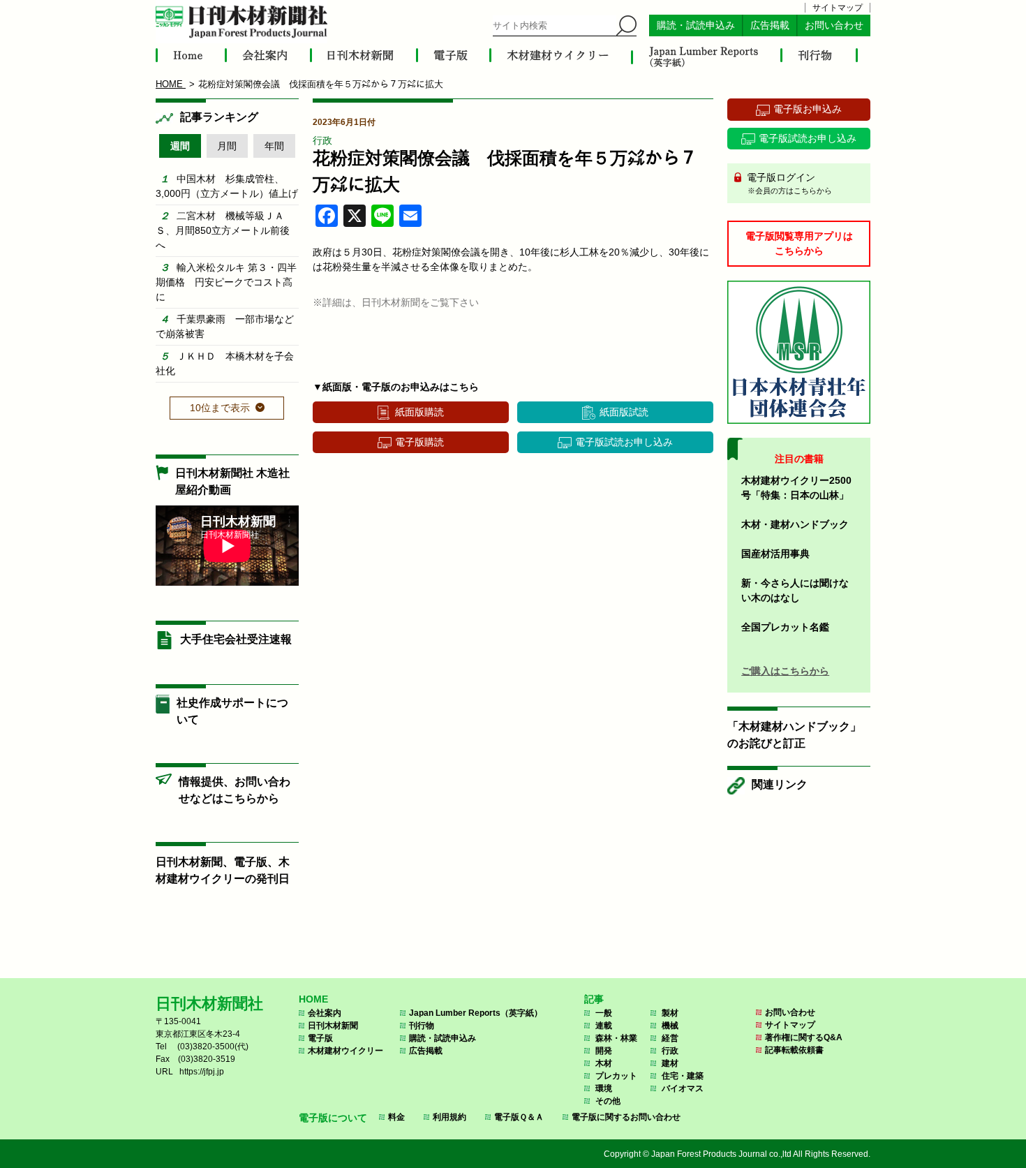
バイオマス (683, 1088)
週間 (180, 145)
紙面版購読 (419, 411)
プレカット (616, 1076)
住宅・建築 (683, 1076)
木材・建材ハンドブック (795, 524)
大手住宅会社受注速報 (236, 639)
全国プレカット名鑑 (785, 627)
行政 (322, 140)
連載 (603, 1025)
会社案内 (324, 1013)
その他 (607, 1101)
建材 (670, 1063)
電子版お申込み (807, 108)
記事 (594, 999)
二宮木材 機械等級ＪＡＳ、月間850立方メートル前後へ (223, 230)
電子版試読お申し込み (624, 442)
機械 (670, 1025)
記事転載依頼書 (794, 1050)
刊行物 (421, 1025)
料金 (396, 1117)
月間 (227, 145)
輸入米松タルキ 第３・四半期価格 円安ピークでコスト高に (226, 282)
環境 (603, 1088)
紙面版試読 (624, 411)
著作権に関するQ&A (803, 1037)
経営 (670, 1038)
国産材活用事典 (775, 553)
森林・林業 (616, 1038)
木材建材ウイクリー (345, 1051)
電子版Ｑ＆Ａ (519, 1117)
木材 (603, 1063)
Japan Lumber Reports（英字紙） (475, 1013)
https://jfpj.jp (201, 1072)
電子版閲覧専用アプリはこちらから (799, 243)
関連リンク (780, 784)
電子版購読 (419, 442)
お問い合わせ (834, 25)
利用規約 (449, 1117)
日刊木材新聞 (333, 1025)
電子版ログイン (788, 183)
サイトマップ (837, 8)
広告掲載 (769, 25)
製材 (670, 1013)
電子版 (320, 1038)
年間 (274, 145)
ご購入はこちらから (785, 671)
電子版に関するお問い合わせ (626, 1117)
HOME (313, 999)
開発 (603, 1051)
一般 (603, 1013)
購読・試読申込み (696, 25)
